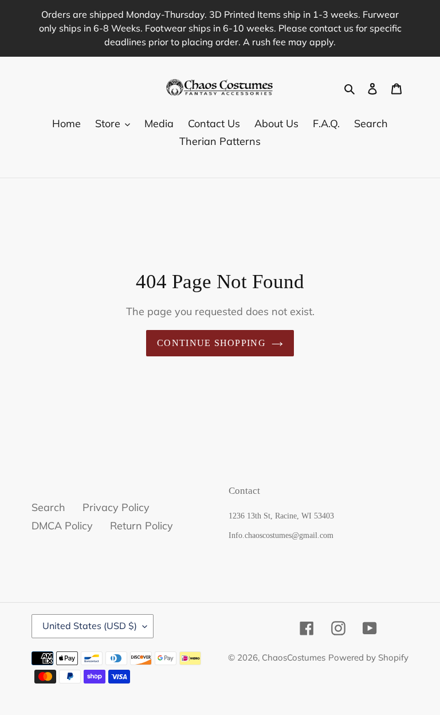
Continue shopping (211, 343)
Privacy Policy (116, 507)
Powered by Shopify (368, 657)
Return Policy (141, 525)
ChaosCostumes (293, 657)
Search (48, 507)
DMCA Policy (62, 525)
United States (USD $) (89, 625)
